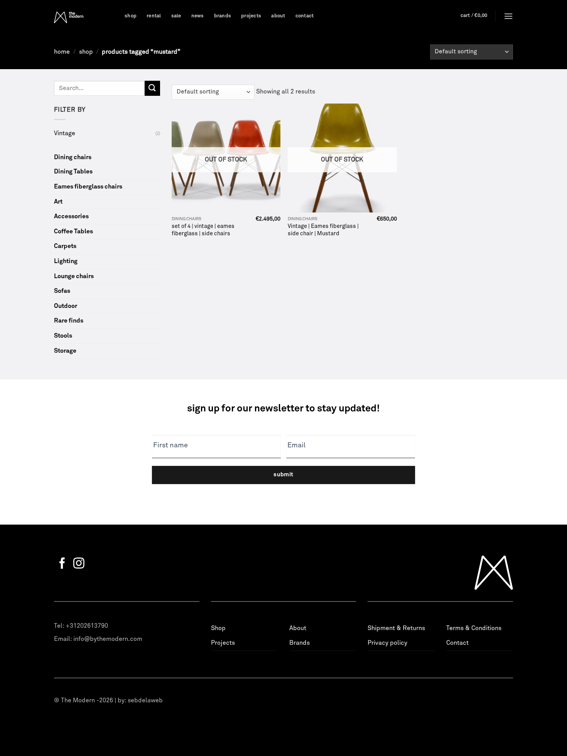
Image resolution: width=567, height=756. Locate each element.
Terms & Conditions (473, 628)
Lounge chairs (74, 276)
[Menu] (508, 16)
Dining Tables (73, 171)
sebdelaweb (145, 700)
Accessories (71, 216)
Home (62, 52)
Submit (283, 474)
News (197, 16)
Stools (63, 336)
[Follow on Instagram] (78, 564)
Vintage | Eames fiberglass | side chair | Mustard (323, 230)
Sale (176, 16)
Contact (304, 16)
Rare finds (68, 321)
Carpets (65, 246)
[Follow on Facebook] (62, 564)
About (278, 16)
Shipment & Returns (396, 628)
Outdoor (65, 306)
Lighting (66, 261)
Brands (222, 16)
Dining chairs (72, 157)
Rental (154, 16)
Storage (65, 351)
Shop (131, 16)
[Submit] (152, 88)
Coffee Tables (73, 231)
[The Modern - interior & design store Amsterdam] (83, 17)
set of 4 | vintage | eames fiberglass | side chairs (203, 230)
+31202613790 (87, 626)
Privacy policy (387, 643)
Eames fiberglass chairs (88, 186)
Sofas (62, 291)
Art (58, 202)
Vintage (64, 133)
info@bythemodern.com (107, 639)
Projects (251, 16)
